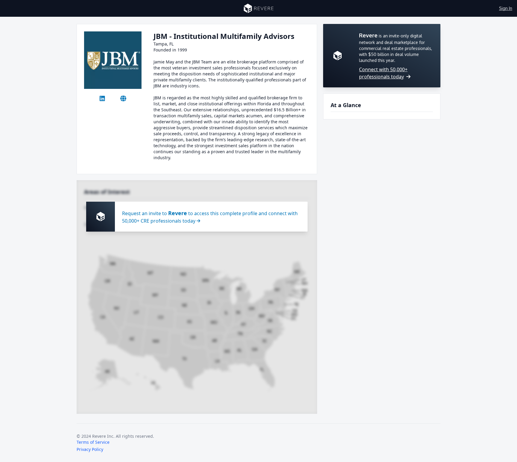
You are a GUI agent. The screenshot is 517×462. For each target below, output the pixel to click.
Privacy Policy (90, 449)
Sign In (505, 8)
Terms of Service (93, 442)
